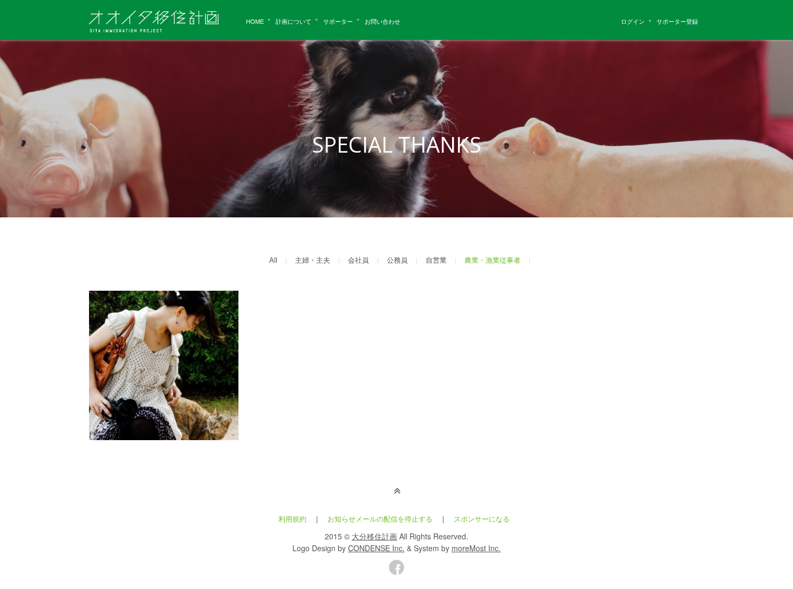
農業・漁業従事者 (492, 260)
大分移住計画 (374, 536)
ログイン (633, 21)
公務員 (397, 260)
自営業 (436, 260)
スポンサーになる (482, 518)
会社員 (358, 260)
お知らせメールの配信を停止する (380, 518)
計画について (293, 21)
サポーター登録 (677, 21)
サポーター (338, 21)
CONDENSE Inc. (376, 548)
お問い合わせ (382, 21)
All (273, 260)
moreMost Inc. (476, 548)
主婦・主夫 (312, 260)
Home (255, 21)
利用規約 (292, 518)
